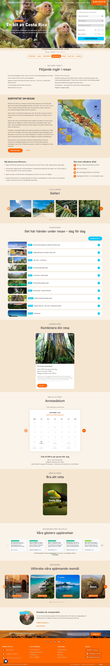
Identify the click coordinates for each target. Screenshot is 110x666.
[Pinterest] (63, 641)
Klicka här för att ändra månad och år (55, 415)
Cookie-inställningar (75, 664)
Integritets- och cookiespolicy (87, 664)
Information (61, 646)
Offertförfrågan (90, 38)
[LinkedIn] (55, 641)
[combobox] (91, 16)
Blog (88, 2)
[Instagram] (51, 641)
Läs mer (41, 385)
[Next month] (84, 430)
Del (29, 150)
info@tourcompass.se (42, 622)
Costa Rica (52, 52)
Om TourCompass (35, 646)
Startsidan (28, 2)
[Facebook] (47, 641)
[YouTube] (59, 641)
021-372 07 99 (100, 2)
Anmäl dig (96, 634)
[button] (41, 442)
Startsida (47, 52)
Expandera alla (94, 238)
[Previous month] (26, 430)
